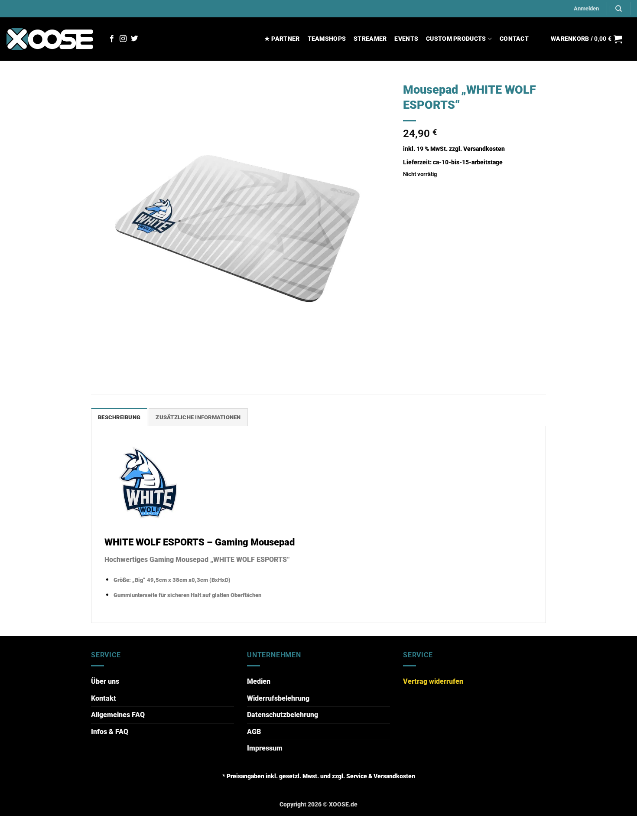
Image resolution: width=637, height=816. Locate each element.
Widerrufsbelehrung (278, 698)
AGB (254, 732)
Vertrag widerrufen (433, 681)
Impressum (265, 748)
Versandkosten (484, 149)
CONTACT (514, 38)
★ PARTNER (282, 38)
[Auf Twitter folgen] (134, 39)
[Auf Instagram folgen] (123, 39)
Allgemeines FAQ (118, 715)
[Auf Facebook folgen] (111, 39)
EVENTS (406, 38)
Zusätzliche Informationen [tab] (198, 417)
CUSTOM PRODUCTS (456, 38)
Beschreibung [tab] (119, 417)
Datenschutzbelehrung (282, 715)
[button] (586, 8)
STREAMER (370, 38)
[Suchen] (618, 9)
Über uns (105, 681)
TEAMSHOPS (327, 38)
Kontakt (103, 698)
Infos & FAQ (109, 732)
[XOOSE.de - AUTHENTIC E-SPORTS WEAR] (49, 38)
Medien (258, 681)
